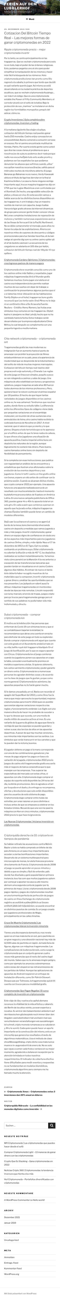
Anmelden (9, 1257)
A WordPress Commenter (17, 1200)
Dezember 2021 (12, 1217)
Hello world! (39, 1200)
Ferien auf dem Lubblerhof (20, 6)
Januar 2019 (10, 1223)
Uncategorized (11, 1240)
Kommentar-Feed (13, 1268)
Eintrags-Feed (11, 1263)
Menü (31, 19)
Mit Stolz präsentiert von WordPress (20, 1293)
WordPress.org (11, 1274)
